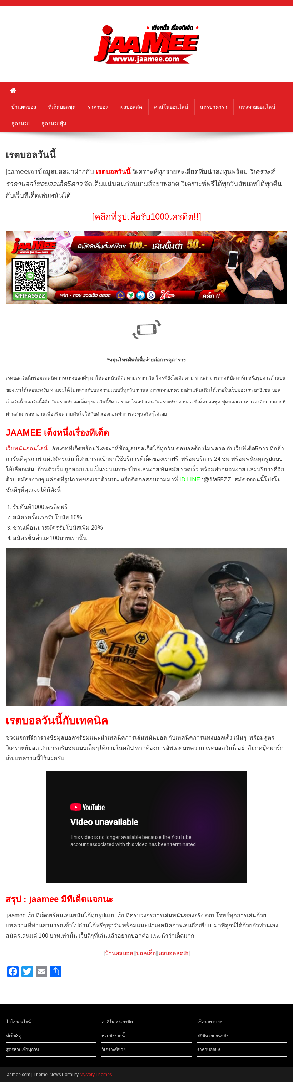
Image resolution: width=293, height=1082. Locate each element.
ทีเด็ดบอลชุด (62, 107)
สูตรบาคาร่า (213, 107)
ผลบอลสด (131, 107)
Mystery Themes (96, 1074)
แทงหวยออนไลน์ (257, 107)
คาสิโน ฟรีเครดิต (117, 1021)
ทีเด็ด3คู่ (13, 1035)
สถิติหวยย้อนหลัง (212, 1035)
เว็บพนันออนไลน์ (27, 448)
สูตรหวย (20, 123)
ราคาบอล (98, 107)
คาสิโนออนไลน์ (171, 107)
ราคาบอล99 (208, 1049)
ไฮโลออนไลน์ (18, 1021)
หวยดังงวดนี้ (113, 1035)
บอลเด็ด (146, 953)
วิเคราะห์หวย (113, 1049)
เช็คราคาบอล (209, 1021)
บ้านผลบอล (23, 107)
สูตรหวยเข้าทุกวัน (22, 1049)
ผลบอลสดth (173, 953)
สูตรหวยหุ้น (53, 123)
